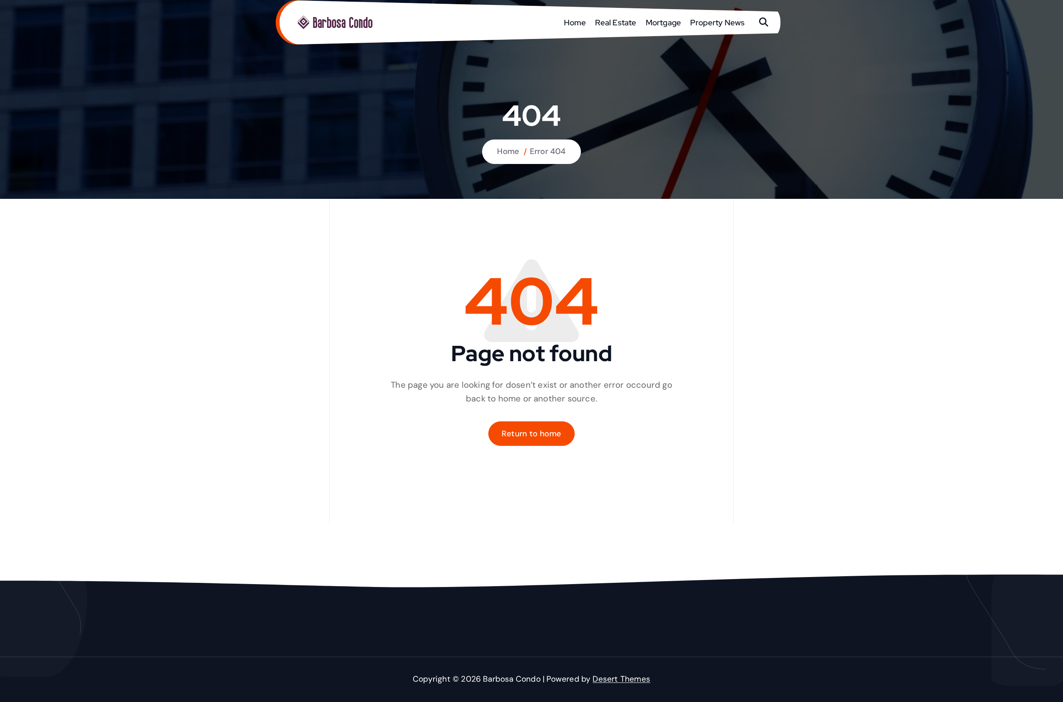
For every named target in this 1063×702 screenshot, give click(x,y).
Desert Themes (621, 679)
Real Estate (615, 22)
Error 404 (548, 151)
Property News (717, 22)
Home (575, 22)
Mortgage (663, 22)
